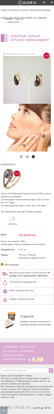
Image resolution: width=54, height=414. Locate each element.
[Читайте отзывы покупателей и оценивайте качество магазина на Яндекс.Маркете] (37, 359)
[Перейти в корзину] (45, 3)
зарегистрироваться (24, 244)
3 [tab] (33, 153)
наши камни (27, 351)
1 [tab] (21, 153)
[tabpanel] (27, 128)
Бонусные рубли (12, 355)
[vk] (29, 359)
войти (41, 244)
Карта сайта (7, 375)
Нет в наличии (11, 264)
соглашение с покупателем (19, 347)
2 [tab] (27, 153)
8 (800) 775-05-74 (15, 407)
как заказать (10, 351)
